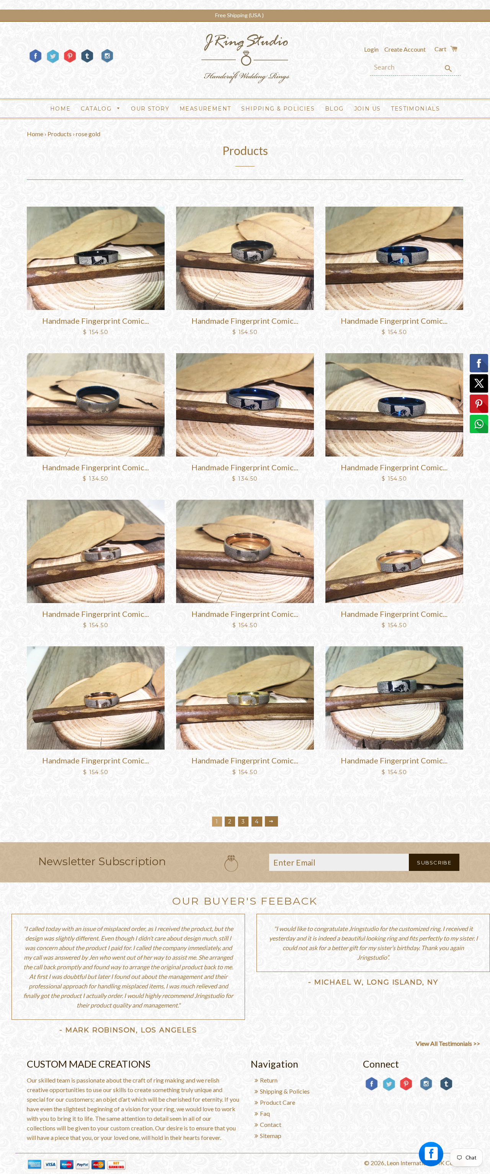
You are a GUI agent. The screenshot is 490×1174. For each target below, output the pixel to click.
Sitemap (270, 1135)
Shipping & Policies (278, 108)
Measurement (205, 108)
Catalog (97, 108)
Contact (270, 1124)
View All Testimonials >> (448, 1043)
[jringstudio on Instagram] (107, 66)
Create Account (405, 49)
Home (60, 108)
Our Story (150, 108)
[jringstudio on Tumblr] (87, 62)
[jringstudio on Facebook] (35, 62)
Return (269, 1080)
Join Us (367, 108)
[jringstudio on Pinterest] (69, 62)
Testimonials (415, 108)
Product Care (277, 1102)
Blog (334, 108)
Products (59, 133)
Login (371, 49)
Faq (265, 1113)
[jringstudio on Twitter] (52, 62)
